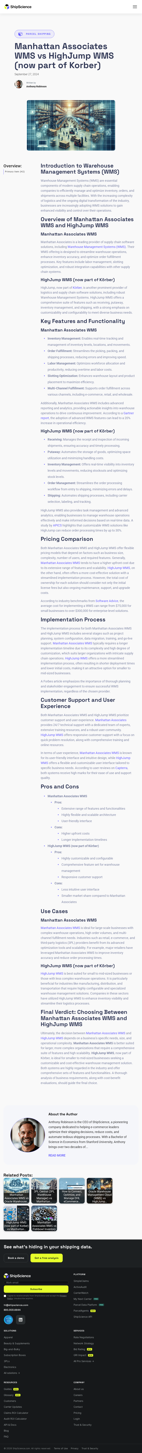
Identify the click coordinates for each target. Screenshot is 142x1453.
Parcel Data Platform (88, 1304)
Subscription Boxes (15, 1355)
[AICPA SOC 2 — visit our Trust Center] (8, 1319)
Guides (11, 1388)
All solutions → (12, 1372)
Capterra (121, 768)
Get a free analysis (47, 1258)
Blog (6, 1430)
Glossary (12, 1395)
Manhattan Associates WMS (60, 563)
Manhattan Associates (110, 720)
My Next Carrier (86, 1298)
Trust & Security (83, 1424)
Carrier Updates (13, 1406)
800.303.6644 (12, 1309)
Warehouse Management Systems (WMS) (97, 247)
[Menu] (134, 6)
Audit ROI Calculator (15, 1418)
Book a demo (16, 1258)
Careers (78, 1395)
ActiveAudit (80, 1286)
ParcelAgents (84, 1310)
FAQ (6, 1436)
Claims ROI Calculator (16, 1412)
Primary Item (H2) (15, 171)
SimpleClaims (81, 1280)
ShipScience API (83, 1316)
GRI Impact (83, 1355)
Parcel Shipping (38, 33)
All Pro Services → (84, 1361)
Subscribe (36, 1289)
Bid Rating (82, 1349)
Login (77, 1418)
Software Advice (107, 601)
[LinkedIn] (20, 1319)
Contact (78, 1406)
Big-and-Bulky (12, 1349)
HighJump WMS (119, 568)
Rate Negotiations (84, 1337)
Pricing (77, 1412)
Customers (10, 1400)
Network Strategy (84, 1343)
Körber (77, 287)
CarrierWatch (81, 1292)
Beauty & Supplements (17, 1343)
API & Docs (10, 1424)
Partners (78, 1400)
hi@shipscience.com (16, 1305)
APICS (57, 525)
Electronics (10, 1367)
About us (79, 1388)
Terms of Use (61, 1448)
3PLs (7, 1361)
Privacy (74, 1448)
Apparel (8, 1337)
